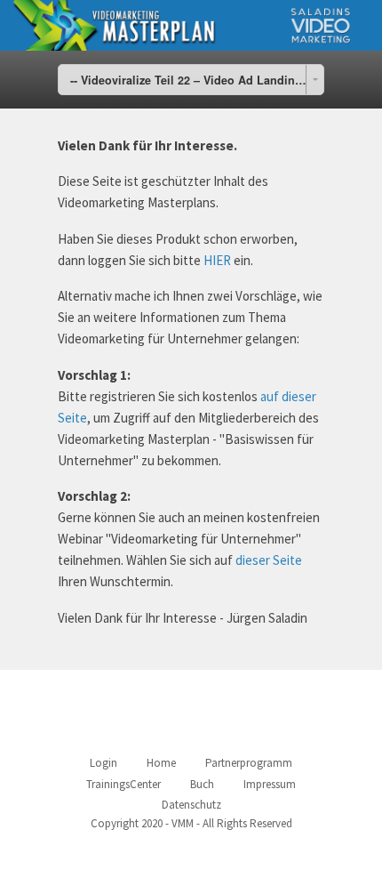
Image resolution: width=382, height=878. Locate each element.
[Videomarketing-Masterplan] (191, 25)
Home (161, 762)
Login (103, 762)
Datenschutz (191, 804)
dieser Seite (268, 560)
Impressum (269, 784)
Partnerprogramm (248, 762)
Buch (202, 784)
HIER (217, 260)
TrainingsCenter (123, 784)
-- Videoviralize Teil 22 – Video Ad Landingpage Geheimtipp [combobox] (197, 80)
